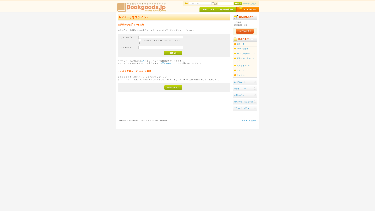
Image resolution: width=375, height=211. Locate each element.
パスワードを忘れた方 (249, 4)
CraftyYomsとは (240, 82)
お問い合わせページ (169, 63)
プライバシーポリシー (242, 108)
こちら (144, 61)
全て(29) (241, 75)
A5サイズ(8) (242, 49)
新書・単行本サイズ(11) (245, 59)
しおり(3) (241, 70)
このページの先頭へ (248, 120)
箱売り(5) (241, 44)
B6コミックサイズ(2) (246, 54)
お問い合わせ (239, 95)
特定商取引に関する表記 (243, 102)
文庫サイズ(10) (243, 66)
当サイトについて (241, 89)
